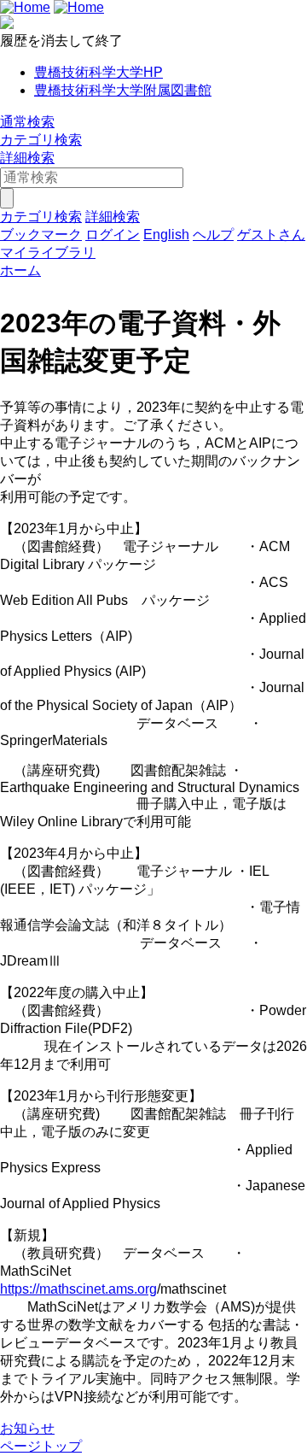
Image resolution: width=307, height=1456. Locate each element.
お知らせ (27, 1428)
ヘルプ (213, 234)
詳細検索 (27, 157)
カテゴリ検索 (41, 139)
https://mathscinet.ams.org (78, 1289)
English (166, 234)
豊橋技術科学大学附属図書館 (122, 90)
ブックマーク (41, 234)
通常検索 (27, 121)
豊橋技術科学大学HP (98, 72)
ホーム (20, 270)
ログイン (112, 234)
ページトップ (41, 1446)
